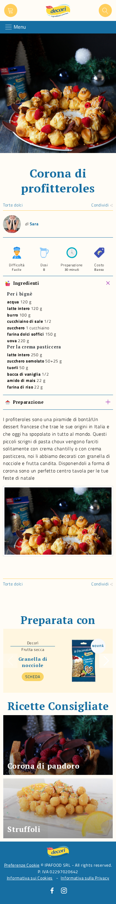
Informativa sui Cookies (30, 878)
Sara (34, 224)
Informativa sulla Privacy (85, 878)
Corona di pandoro (43, 766)
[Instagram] (64, 890)
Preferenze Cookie (22, 865)
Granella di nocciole (32, 662)
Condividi (100, 205)
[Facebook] (52, 890)
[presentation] (10, 661)
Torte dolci (13, 205)
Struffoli (23, 829)
